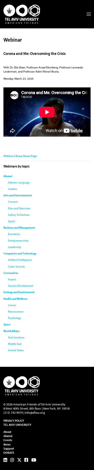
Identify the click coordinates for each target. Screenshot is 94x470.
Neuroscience (16, 311)
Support (8, 448)
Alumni (7, 176)
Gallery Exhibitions (19, 214)
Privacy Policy (13, 421)
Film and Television (19, 208)
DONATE (8, 453)
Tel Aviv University (17, 425)
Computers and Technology (19, 253)
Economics (14, 234)
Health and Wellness (15, 298)
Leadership (14, 247)
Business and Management (19, 227)
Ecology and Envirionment (19, 292)
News (6, 444)
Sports (11, 221)
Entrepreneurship (18, 240)
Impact (12, 279)
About (7, 432)
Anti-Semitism (16, 337)
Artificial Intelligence (20, 260)
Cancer (12, 305)
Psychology (14, 318)
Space (6, 324)
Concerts (13, 201)
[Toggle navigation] (89, 14)
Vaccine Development (20, 285)
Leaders (12, 189)
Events (7, 440)
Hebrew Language (19, 182)
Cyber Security (16, 266)
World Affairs (11, 331)
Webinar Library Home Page (20, 156)
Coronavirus (10, 273)
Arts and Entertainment (17, 195)
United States (16, 350)
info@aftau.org (35, 413)
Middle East (15, 344)
